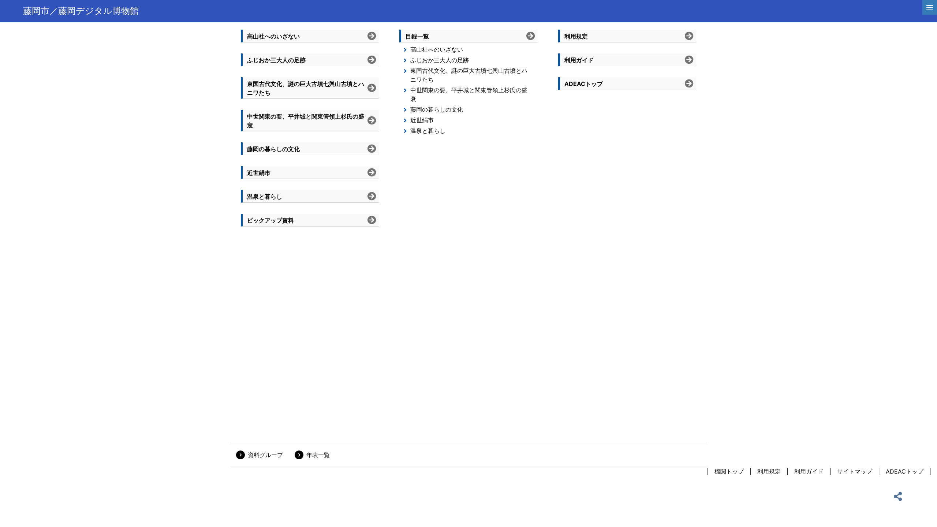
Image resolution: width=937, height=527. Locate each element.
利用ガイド (809, 471)
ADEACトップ (904, 471)
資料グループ (265, 455)
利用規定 (769, 471)
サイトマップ (854, 471)
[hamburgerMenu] (929, 7)
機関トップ (729, 471)
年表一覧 (318, 455)
